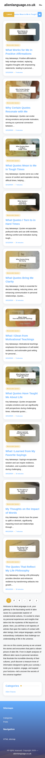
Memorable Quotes (13, 45)
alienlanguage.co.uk (19, 5)
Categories (7, 718)
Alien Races (11, 692)
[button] (36, 600)
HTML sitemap (9, 739)
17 (30, 600)
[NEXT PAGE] (36, 600)
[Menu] (40, 5)
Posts (5, 722)
